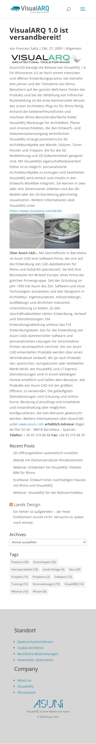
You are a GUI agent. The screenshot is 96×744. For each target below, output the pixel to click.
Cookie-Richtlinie (30, 648)
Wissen (39, 591)
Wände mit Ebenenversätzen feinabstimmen (48, 460)
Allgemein (74, 48)
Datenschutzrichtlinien (35, 642)
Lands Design (27, 504)
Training (19, 584)
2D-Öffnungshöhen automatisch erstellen (45, 453)
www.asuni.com (31, 424)
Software (63, 577)
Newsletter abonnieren (35, 660)
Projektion (41, 577)
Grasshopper (44, 562)
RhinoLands (26, 692)
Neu (74, 569)
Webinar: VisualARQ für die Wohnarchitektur (48, 492)
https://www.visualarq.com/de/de (36, 211)
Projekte (19, 577)
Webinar (19, 591)
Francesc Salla (27, 48)
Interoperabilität (24, 569)
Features (20, 562)
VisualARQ (74, 584)
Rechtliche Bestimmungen (37, 654)
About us (24, 680)
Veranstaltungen (46, 584)
